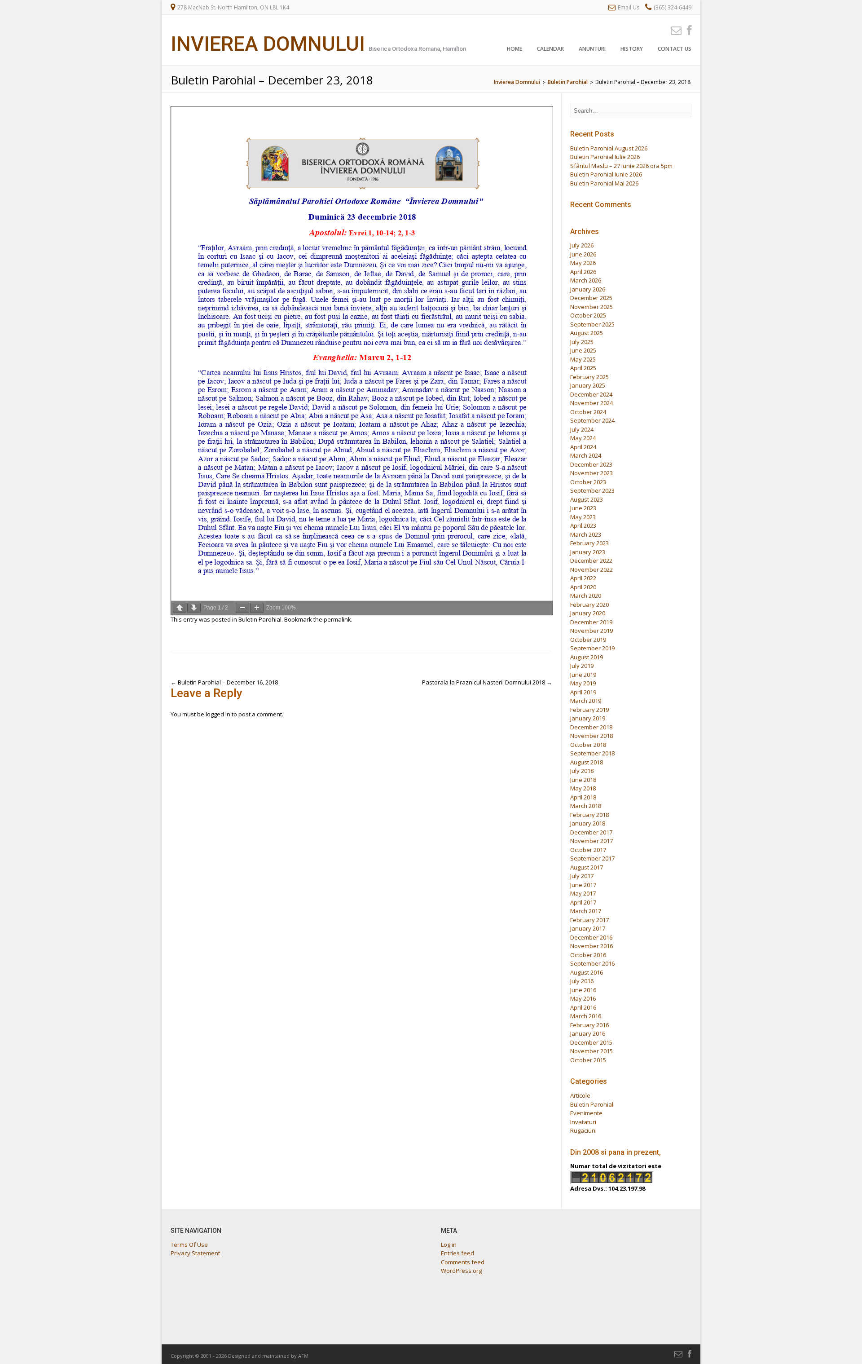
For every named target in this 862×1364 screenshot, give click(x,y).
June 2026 (583, 254)
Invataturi (583, 1122)
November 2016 (591, 946)
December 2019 (591, 622)
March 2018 (585, 806)
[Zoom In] (257, 608)
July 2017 (582, 876)
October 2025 (588, 315)
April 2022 (583, 578)
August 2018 (586, 762)
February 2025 (589, 377)
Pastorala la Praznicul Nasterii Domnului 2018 (487, 682)
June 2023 (583, 508)
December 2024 (591, 394)
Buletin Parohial (259, 619)
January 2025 (587, 385)
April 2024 (583, 447)
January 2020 (587, 613)
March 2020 (585, 596)
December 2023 (591, 464)
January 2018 (587, 823)
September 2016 (592, 963)
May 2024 (583, 438)
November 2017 (591, 841)
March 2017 (585, 911)
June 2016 (583, 990)
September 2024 (592, 420)
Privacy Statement (195, 1253)
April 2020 (583, 587)
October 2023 (588, 482)
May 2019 (583, 683)
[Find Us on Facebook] (686, 29)
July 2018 (582, 771)
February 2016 (589, 1025)
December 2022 (591, 560)
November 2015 (591, 1051)
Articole (580, 1095)
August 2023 (586, 499)
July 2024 (582, 429)
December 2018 (591, 727)
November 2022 (591, 569)
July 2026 (582, 245)
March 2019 (585, 701)
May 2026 (583, 263)
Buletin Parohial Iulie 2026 (605, 157)
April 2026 (583, 272)
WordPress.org (461, 1271)
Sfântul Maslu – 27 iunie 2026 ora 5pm (621, 166)
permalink (337, 619)
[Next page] (194, 608)
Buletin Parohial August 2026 (608, 148)
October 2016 (588, 955)
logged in (218, 714)
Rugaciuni (583, 1130)
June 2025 (583, 350)
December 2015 (591, 1042)
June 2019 (583, 675)
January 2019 (587, 718)
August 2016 (586, 972)
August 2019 (586, 657)
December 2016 (591, 937)
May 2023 (583, 517)
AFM (303, 1355)
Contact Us (674, 49)
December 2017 (591, 832)
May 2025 (583, 359)
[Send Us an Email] (673, 29)
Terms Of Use (189, 1244)
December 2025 (591, 298)
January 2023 (587, 552)
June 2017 (583, 885)
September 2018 (592, 753)
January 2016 (587, 1033)
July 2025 (582, 342)
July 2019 (582, 666)
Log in (449, 1244)
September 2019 (592, 648)
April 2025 (583, 368)
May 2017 (583, 893)
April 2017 (583, 902)
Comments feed (462, 1262)
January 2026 (587, 289)
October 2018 (588, 745)
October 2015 (588, 1060)
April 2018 (583, 797)
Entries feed (457, 1253)
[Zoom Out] (242, 608)
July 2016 (582, 981)
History (631, 49)
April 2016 (583, 1007)
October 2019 (588, 640)
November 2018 (591, 736)
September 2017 (592, 858)
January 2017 (587, 928)
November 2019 (591, 631)
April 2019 (583, 692)
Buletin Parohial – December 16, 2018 (224, 682)
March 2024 (585, 455)
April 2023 (583, 525)
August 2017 (586, 867)
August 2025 (586, 333)
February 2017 (589, 920)
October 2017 (588, 850)
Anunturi (592, 49)
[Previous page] (179, 608)
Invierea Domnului (268, 44)
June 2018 (583, 780)
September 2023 (592, 490)
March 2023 (585, 534)
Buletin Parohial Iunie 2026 (606, 174)
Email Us (628, 7)
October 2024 (588, 412)
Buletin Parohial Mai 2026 (604, 183)
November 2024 (591, 403)
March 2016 (585, 1016)
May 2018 (583, 788)
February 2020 (589, 604)
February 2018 (589, 815)
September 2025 (592, 324)
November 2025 (591, 307)
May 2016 (583, 998)
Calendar (550, 49)
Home (514, 49)
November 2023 (591, 473)
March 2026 (585, 280)
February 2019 (589, 710)
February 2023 (589, 543)
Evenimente (586, 1113)
